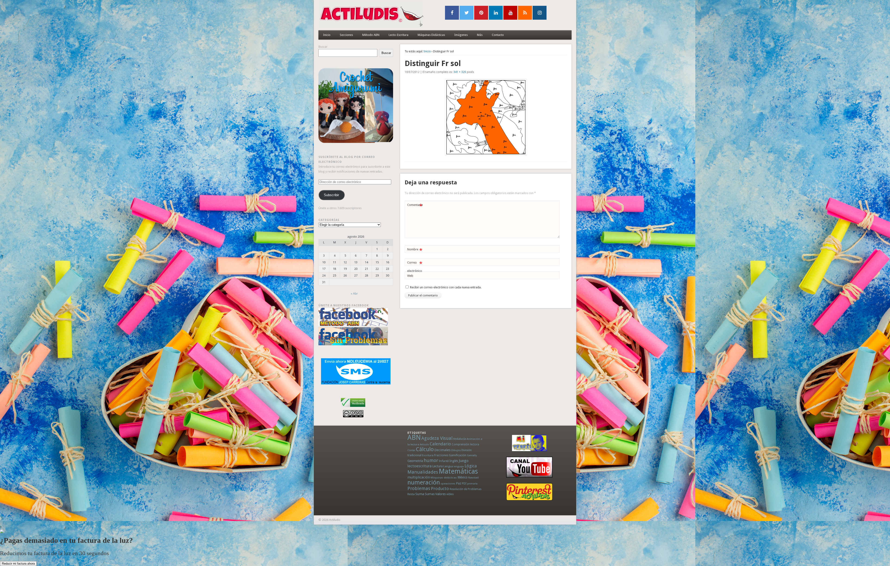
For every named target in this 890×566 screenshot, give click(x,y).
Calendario (440, 443)
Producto (440, 488)
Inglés (453, 461)
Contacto (498, 35)
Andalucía (459, 438)
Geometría (415, 461)
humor (431, 460)
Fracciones (441, 455)
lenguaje (459, 466)
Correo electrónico (414, 267)
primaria (472, 483)
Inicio (327, 35)
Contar (411, 450)
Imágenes (461, 35)
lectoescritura (419, 466)
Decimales (442, 450)
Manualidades (422, 472)
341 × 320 (459, 72)
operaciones (448, 483)
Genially (472, 455)
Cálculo (425, 449)
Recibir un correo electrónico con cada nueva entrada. (445, 287)
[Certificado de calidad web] (353, 407)
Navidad (473, 477)
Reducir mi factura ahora (18, 563)
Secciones (346, 35)
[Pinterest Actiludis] (529, 491)
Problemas (418, 488)
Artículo (424, 444)
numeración (423, 482)
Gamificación (457, 455)
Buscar (322, 46)
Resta (411, 494)
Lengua (448, 466)
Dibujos (456, 450)
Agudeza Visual (436, 438)
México (462, 477)
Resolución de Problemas (465, 489)
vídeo (450, 494)
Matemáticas (458, 471)
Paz (458, 483)
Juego (463, 461)
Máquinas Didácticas (431, 35)
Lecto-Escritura (398, 35)
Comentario (415, 206)
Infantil (444, 461)
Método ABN (370, 35)
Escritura (427, 455)
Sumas (430, 494)
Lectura (437, 466)
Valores (440, 494)
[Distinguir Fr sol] (486, 117)
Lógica (470, 465)
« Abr (354, 293)
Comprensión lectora (465, 444)
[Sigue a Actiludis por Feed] (525, 13)
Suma (419, 494)
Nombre (414, 250)
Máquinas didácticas (444, 477)
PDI (464, 483)
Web (410, 275)
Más (480, 35)
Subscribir (331, 195)
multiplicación (418, 477)
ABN (414, 437)
